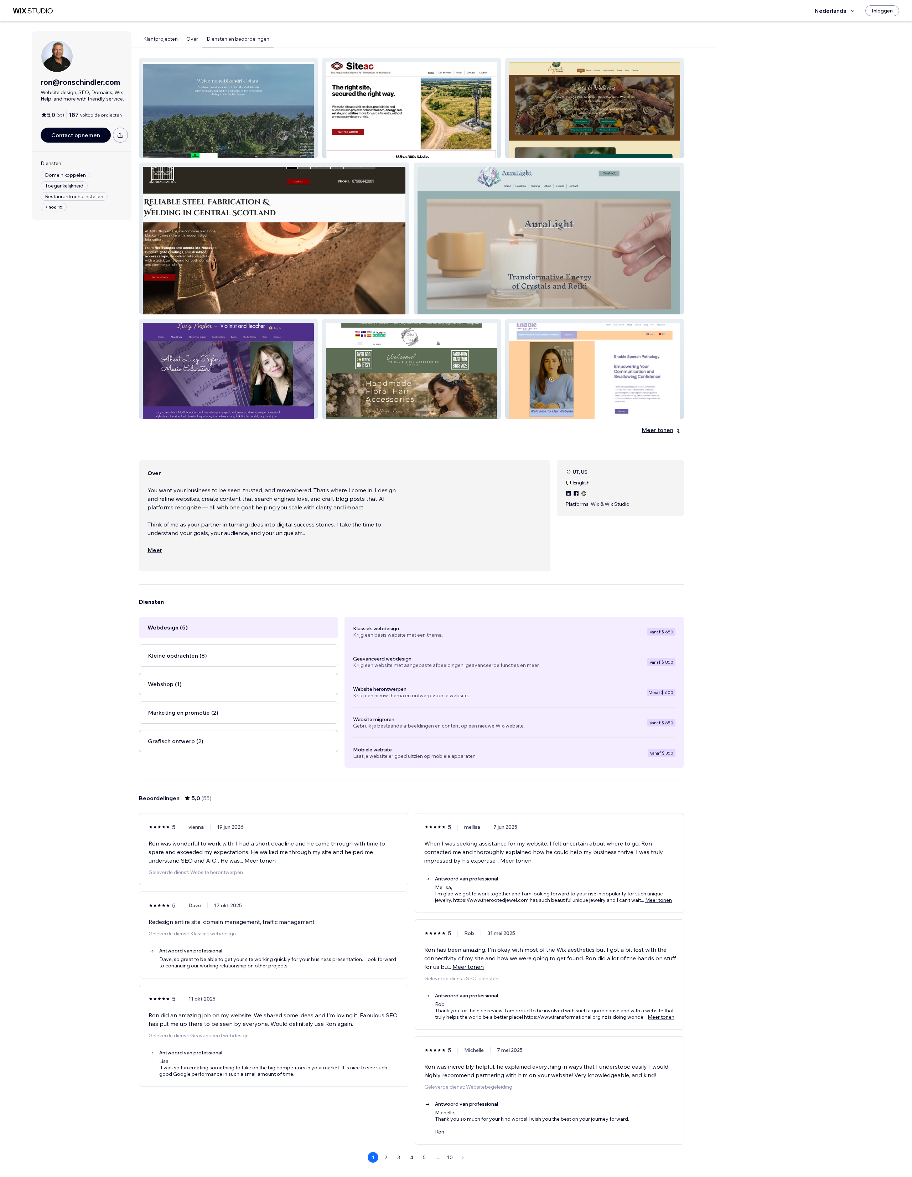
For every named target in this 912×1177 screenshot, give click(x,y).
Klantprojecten (160, 39)
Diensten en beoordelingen (238, 39)
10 (450, 1157)
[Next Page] (462, 1157)
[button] (228, 108)
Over (192, 39)
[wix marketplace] (33, 11)
